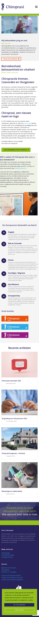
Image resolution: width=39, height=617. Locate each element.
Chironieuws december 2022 (11, 381)
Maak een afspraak (10, 59)
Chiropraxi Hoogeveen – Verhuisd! (13, 453)
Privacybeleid (5, 570)
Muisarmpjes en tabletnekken (12, 491)
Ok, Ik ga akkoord (19, 605)
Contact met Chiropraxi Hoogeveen (12, 579)
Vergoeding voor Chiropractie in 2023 (14, 418)
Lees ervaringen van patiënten (15, 150)
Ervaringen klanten (7, 557)
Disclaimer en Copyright (8, 572)
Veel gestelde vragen (7, 555)
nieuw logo (27, 123)
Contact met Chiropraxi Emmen (11, 575)
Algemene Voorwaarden (8, 568)
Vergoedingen (5, 553)
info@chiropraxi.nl (20, 168)
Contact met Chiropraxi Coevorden (12, 577)
